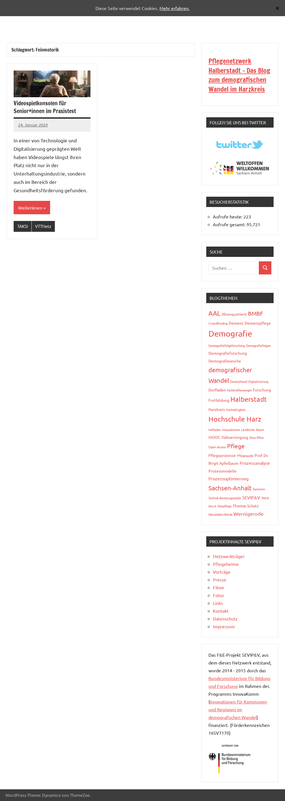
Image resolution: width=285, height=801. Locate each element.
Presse (219, 579)
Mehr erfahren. (174, 8)
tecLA (212, 506)
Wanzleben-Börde (220, 514)
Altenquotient (234, 313)
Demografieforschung (227, 353)
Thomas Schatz (246, 505)
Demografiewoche (224, 360)
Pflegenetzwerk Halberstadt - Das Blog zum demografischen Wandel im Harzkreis (239, 75)
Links (218, 603)
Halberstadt (248, 399)
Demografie (230, 333)
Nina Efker (256, 437)
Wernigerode (249, 514)
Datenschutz (225, 618)
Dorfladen (217, 389)
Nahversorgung (235, 437)
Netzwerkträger (229, 556)
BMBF (255, 313)
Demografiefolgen (258, 345)
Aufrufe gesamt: (230, 224)
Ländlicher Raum (252, 429)
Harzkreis (216, 409)
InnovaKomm (231, 429)
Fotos (218, 595)
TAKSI (22, 226)
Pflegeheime (226, 564)
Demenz (236, 322)
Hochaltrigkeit (235, 409)
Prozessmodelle (222, 470)
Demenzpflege (258, 322)
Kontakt (221, 610)
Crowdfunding (218, 323)
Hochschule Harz (234, 419)
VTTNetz (43, 226)
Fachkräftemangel (239, 390)
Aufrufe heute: (228, 216)
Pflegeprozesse (222, 455)
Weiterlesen (30, 207)
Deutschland (238, 381)
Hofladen (214, 429)
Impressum (224, 626)
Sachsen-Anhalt (230, 487)
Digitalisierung (258, 381)
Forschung (262, 389)
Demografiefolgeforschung (226, 345)
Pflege (236, 445)
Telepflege (224, 506)
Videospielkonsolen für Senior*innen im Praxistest (45, 107)
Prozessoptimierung (228, 478)
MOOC (214, 437)
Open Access (217, 447)
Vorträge (221, 571)
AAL (214, 313)
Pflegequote (245, 455)
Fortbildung (218, 400)
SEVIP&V (251, 497)
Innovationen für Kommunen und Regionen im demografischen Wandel (237, 709)
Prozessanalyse (255, 463)
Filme (218, 587)
